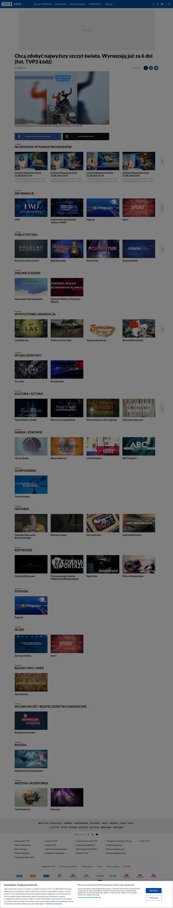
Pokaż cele (153, 898)
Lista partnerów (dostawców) (89, 897)
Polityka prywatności (54, 904)
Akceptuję (154, 891)
